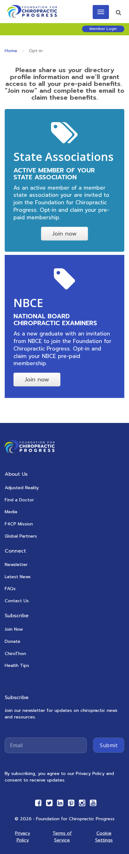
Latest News (18, 576)
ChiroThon (15, 653)
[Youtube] (93, 803)
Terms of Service (62, 836)
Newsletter (16, 564)
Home (11, 50)
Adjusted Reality (22, 487)
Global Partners (21, 536)
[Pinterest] (71, 803)
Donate (12, 641)
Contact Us (17, 601)
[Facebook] (38, 803)
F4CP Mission (19, 524)
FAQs (10, 588)
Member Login (103, 29)
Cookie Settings (104, 836)
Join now (64, 233)
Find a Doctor (19, 500)
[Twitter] (49, 803)
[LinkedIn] (60, 803)
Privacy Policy (22, 836)
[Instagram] (82, 803)
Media (11, 512)
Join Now (14, 629)
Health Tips (17, 665)
